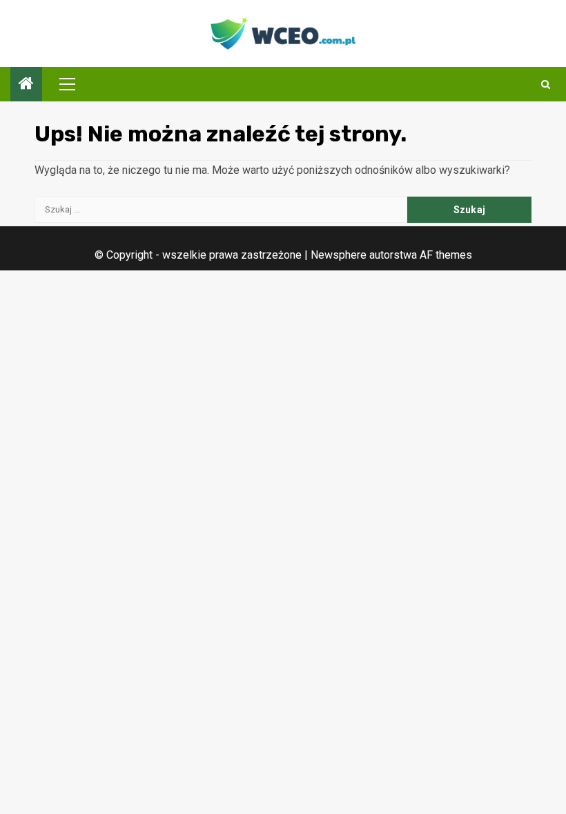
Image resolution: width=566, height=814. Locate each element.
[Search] (545, 84)
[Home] (26, 85)
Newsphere (339, 254)
